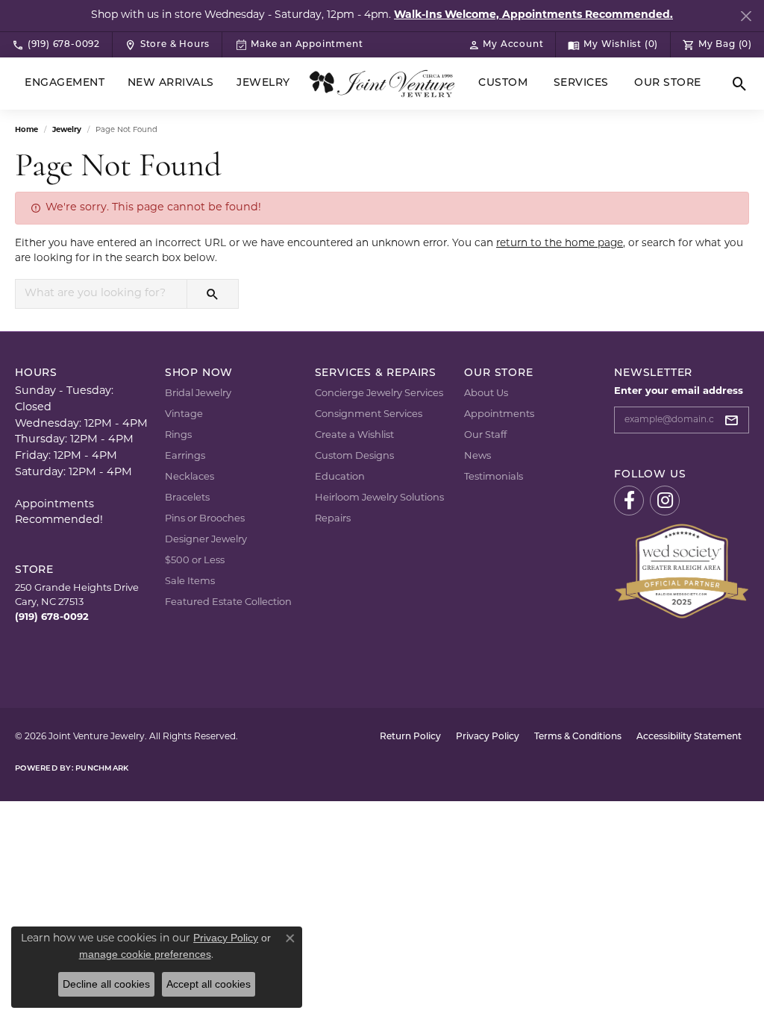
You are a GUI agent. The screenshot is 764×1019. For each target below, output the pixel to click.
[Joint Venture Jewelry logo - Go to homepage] (382, 83)
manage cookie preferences (145, 954)
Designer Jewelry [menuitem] (206, 540)
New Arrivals (171, 83)
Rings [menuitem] (178, 435)
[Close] (745, 16)
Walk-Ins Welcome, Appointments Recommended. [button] (533, 15)
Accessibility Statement (689, 737)
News (477, 456)
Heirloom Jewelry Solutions (379, 498)
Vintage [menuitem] (184, 414)
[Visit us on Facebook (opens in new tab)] (629, 500)
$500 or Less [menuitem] (195, 560)
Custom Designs (354, 456)
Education (340, 477)
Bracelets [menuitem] (187, 498)
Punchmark (101, 769)
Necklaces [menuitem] (189, 477)
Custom (502, 83)
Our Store (667, 83)
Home (26, 130)
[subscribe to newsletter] (735, 420)
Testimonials (493, 477)
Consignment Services (368, 414)
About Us (486, 393)
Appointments (499, 414)
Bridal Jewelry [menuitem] (198, 393)
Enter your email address (678, 391)
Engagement (64, 83)
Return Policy (410, 737)
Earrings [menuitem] (185, 456)
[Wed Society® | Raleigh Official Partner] (681, 571)
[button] (506, 44)
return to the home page (559, 243)
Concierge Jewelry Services (379, 393)
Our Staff (485, 435)
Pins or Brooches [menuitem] (205, 519)
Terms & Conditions (577, 737)
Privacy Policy (487, 737)
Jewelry (263, 83)
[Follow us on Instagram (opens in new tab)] (665, 500)
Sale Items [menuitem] (190, 581)
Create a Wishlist (354, 435)
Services (581, 83)
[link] (56, 44)
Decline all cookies (106, 984)
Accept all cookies (208, 984)
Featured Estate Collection (228, 602)
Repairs (333, 519)
